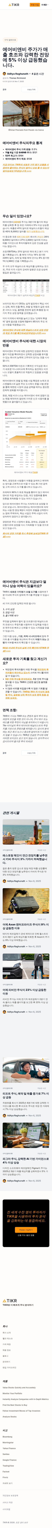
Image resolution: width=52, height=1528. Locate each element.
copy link (31, 89)
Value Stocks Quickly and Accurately (19, 1387)
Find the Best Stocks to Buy (15, 1405)
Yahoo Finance (9, 1448)
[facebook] (13, 89)
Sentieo (6, 1454)
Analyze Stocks (10, 1416)
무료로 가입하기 (26, 1230)
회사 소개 (7, 1332)
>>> (29, 171)
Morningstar (8, 1442)
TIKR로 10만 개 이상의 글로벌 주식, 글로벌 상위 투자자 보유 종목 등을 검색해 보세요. (27, 694)
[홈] (14, 5)
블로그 (5, 1356)
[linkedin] (18, 89)
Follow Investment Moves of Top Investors (21, 1411)
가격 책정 (7, 1344)
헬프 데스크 (8, 1338)
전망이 (40, 236)
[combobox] (45, 4)
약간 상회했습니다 (35, 231)
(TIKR (37, 295)
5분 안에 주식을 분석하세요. (19, 679)
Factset (6, 1471)
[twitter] (9, 89)
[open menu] (5, 4)
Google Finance (9, 1460)
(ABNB (16, 222)
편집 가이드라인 (9, 1367)
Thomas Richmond (17, 78)
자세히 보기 (8, 1483)
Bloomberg (7, 1437)
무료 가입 (35, 5)
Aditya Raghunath (17, 73)
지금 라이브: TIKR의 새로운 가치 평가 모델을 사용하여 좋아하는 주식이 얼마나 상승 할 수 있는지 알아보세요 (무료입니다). (26, 167)
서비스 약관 (8, 1502)
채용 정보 (7, 1350)
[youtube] (22, 1312)
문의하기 (6, 1362)
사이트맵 (6, 1509)
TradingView (8, 1466)
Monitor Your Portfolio (12, 1393)
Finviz (5, 1477)
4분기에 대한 (23, 236)
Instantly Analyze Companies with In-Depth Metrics (26, 1399)
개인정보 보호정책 (10, 1495)
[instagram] (16, 1312)
